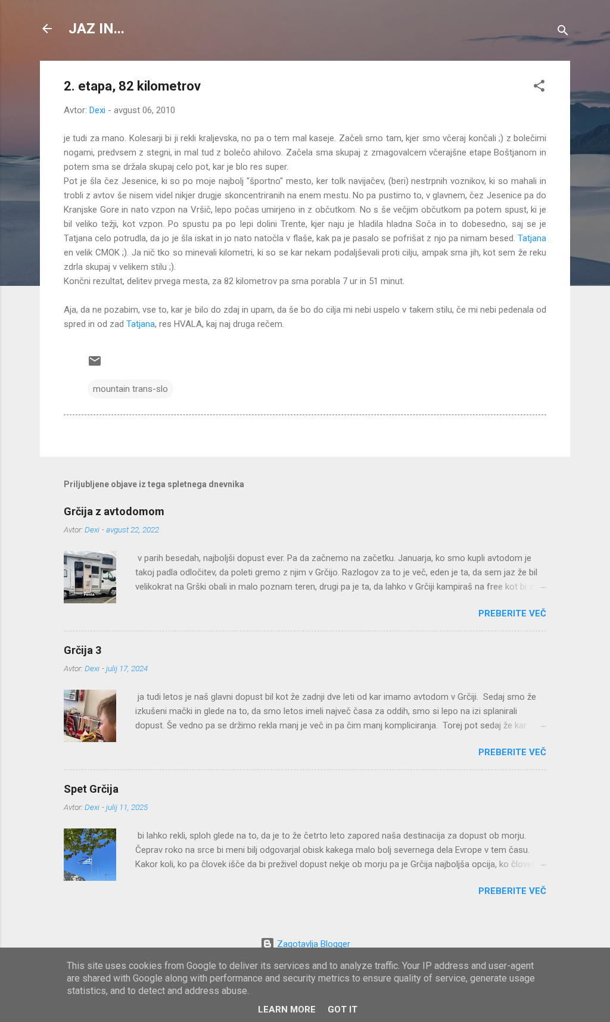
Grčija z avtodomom (114, 511)
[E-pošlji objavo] (95, 365)
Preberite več (512, 613)
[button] (539, 88)
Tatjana (532, 238)
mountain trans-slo (130, 389)
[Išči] (563, 32)
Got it (342, 1009)
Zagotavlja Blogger (312, 944)
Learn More (287, 1009)
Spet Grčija (91, 789)
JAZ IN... (97, 28)
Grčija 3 (82, 650)
